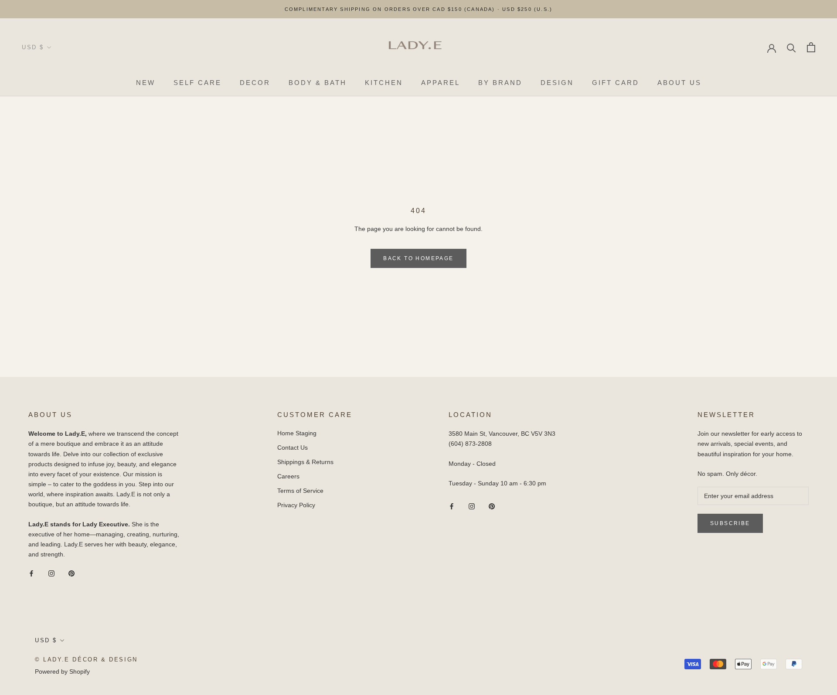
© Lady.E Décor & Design (86, 659)
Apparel (440, 82)
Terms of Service (300, 490)
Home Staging (296, 433)
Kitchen (384, 82)
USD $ (33, 47)
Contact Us (292, 447)
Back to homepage (418, 258)
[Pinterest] (71, 573)
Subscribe (742, 671)
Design (557, 82)
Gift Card (615, 82)
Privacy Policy (296, 505)
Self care (197, 82)
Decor (255, 82)
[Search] (791, 47)
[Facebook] (31, 573)
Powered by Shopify (62, 671)
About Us (679, 82)
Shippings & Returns (305, 461)
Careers (288, 476)
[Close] (816, 533)
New (145, 82)
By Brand (500, 82)
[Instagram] (51, 573)
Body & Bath (318, 82)
